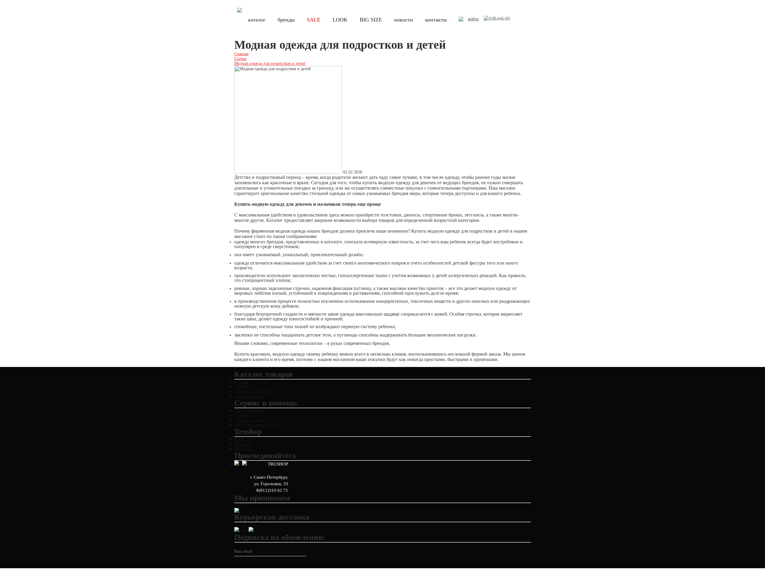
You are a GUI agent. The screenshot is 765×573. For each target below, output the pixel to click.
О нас (239, 439)
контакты (436, 20)
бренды (286, 20)
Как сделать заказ (250, 410)
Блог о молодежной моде (257, 425)
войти (473, 19)
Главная (241, 54)
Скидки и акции (249, 396)
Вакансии (243, 444)
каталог (256, 20)
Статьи (240, 58)
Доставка (242, 415)
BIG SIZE (371, 20)
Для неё (241, 382)
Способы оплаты (249, 420)
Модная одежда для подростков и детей (269, 63)
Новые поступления (252, 391)
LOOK (340, 20)
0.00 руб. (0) (499, 18)
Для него (242, 386)
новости (403, 20)
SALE (313, 20)
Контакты (242, 448)
